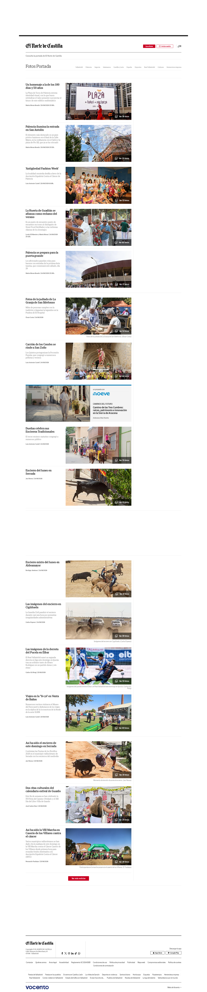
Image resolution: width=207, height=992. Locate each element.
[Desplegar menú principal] (179, 46)
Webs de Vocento (173, 987)
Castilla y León (118, 67)
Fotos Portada (38, 66)
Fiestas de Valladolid (35, 975)
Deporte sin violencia (109, 975)
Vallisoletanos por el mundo (168, 978)
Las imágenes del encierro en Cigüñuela (43, 605)
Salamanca (107, 67)
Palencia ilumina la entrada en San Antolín (42, 128)
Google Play (174, 953)
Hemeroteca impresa (174, 67)
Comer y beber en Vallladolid (53, 978)
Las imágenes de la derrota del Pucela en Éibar (42, 650)
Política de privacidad (117, 962)
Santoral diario (125, 975)
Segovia (97, 67)
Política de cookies (174, 962)
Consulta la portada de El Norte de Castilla (44, 56)
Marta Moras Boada (33, 105)
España (129, 67)
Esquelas (146, 975)
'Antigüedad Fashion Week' (42, 168)
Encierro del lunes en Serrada (39, 472)
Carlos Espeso (31, 622)
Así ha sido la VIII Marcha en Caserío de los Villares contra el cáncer (43, 833)
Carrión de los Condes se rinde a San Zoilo (41, 346)
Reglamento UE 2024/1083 (80, 962)
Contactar (29, 962)
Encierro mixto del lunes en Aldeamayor (42, 563)
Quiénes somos (40, 962)
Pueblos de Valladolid (114, 978)
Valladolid (79, 67)
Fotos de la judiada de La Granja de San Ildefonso (41, 300)
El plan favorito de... (97, 978)
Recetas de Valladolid (132, 978)
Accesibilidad (64, 962)
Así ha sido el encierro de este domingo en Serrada (41, 744)
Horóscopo (137, 975)
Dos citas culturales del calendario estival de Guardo (43, 789)
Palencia (89, 67)
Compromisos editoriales (157, 962)
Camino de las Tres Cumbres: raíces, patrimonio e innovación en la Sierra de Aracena (110, 410)
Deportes (138, 67)
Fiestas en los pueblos (53, 975)
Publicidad (131, 962)
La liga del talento (149, 978)
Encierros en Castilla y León (73, 975)
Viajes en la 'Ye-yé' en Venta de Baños (42, 697)
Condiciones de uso (100, 962)
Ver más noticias (78, 878)
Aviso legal (53, 962)
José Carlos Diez (31, 806)
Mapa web (141, 962)
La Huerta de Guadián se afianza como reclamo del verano (41, 214)
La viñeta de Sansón (92, 975)
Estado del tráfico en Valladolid (76, 978)
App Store (158, 953)
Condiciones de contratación (103, 966)
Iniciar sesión (166, 46)
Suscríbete (149, 46)
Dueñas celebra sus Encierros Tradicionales (40, 430)
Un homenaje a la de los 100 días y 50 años (42, 86)
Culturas (161, 67)
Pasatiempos (157, 975)
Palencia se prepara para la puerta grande (42, 254)
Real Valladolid (149, 67)
